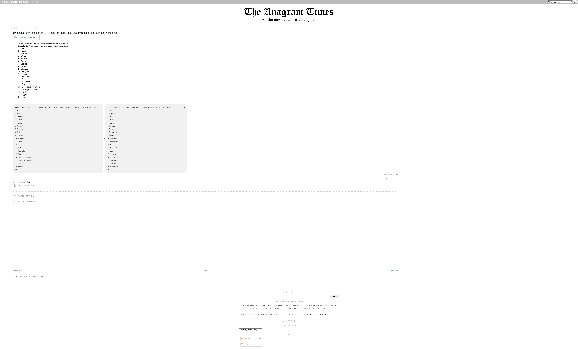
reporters (272, 314)
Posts (246, 339)
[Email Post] (28, 182)
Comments (249, 344)
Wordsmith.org (259, 308)
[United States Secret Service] (26, 37)
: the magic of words (19, 2)
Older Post (394, 270)
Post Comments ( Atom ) (34, 276)
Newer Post (17, 270)
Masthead (289, 321)
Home (206, 270)
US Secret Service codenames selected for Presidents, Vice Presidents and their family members (65, 32)
